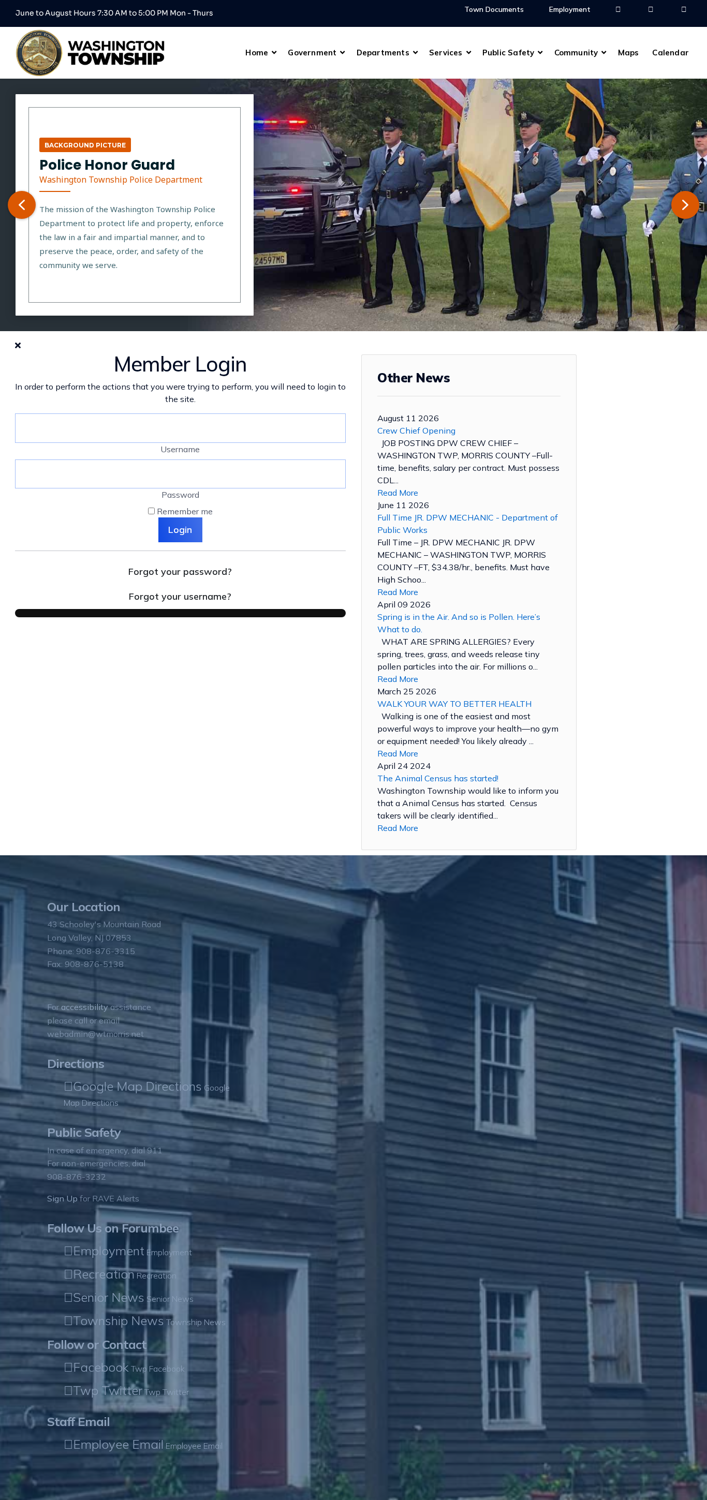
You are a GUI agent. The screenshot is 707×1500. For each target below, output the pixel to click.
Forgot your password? (180, 571)
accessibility (84, 1007)
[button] (22, 205)
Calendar (670, 52)
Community (576, 52)
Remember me (185, 511)
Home (256, 52)
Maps (628, 52)
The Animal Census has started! (437, 778)
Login (180, 530)
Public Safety (508, 52)
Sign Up (62, 1198)
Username (180, 449)
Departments (383, 52)
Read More (397, 492)
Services (446, 52)
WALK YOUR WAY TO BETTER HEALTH (454, 704)
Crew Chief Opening (416, 430)
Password (180, 494)
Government (312, 52)
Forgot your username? (180, 596)
